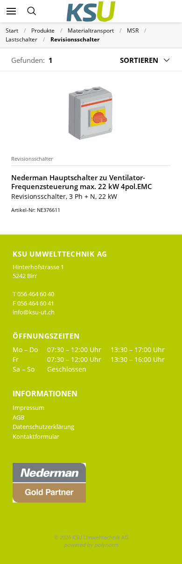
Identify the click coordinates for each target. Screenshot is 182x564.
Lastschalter (21, 39)
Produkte (43, 30)
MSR (133, 30)
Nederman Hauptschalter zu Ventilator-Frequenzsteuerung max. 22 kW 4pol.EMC (81, 182)
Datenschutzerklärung (43, 426)
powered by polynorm (91, 544)
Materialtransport (91, 30)
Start (12, 30)
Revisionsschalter (32, 158)
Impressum (28, 407)
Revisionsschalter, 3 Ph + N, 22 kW (64, 196)
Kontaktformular (36, 436)
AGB (18, 417)
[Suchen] (31, 11)
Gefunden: (28, 60)
